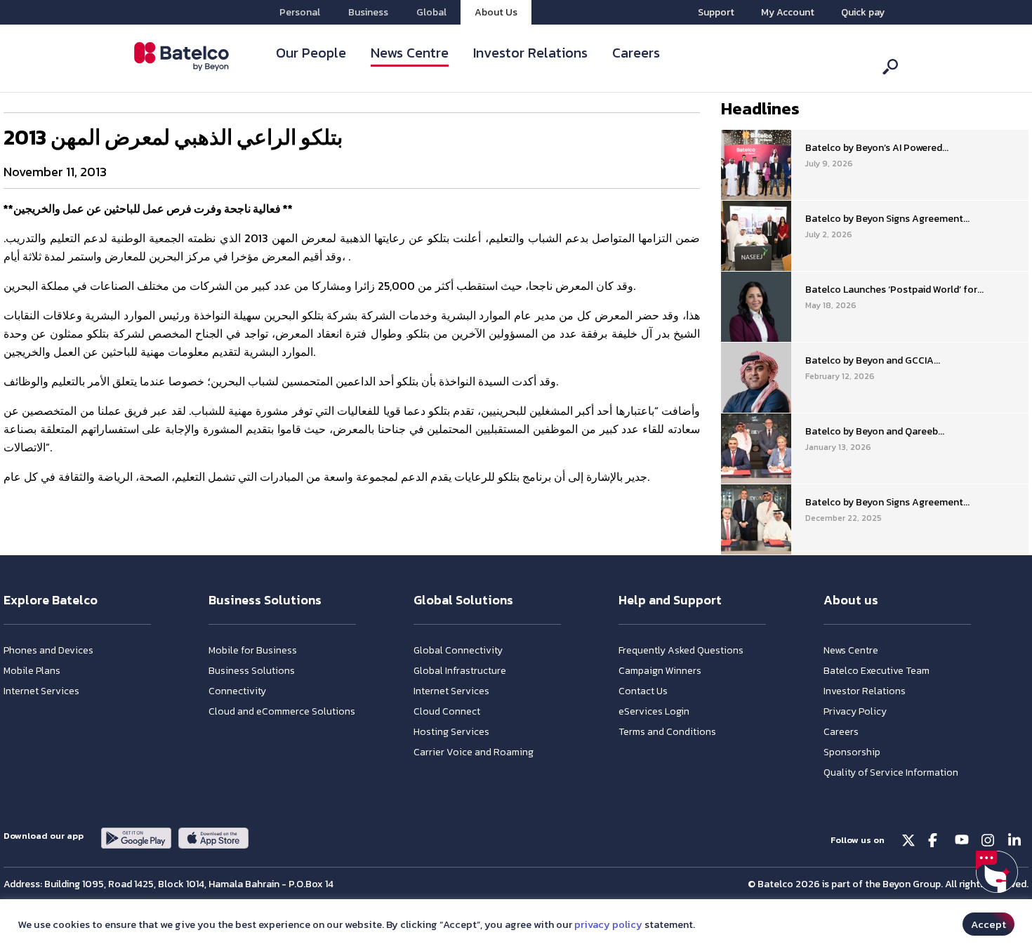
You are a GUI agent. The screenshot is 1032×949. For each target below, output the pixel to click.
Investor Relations (530, 52)
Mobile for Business (253, 650)
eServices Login (653, 711)
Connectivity (237, 691)
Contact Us (643, 691)
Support (716, 12)
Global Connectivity (458, 650)
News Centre (410, 52)
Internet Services (41, 691)
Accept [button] (988, 924)
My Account (787, 12)
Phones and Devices (48, 650)
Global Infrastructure (460, 670)
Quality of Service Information (890, 772)
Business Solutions (252, 670)
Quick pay (863, 12)
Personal (299, 12)
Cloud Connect (447, 711)
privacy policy (608, 924)
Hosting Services (451, 731)
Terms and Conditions (667, 731)
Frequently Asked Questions (680, 650)
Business (368, 12)
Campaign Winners (659, 670)
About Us (496, 12)
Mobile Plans (32, 670)
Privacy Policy (855, 711)
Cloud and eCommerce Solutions (282, 711)
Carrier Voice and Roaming (474, 752)
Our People (311, 52)
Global (431, 12)
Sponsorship (851, 752)
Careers (636, 52)
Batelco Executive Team (876, 670)
